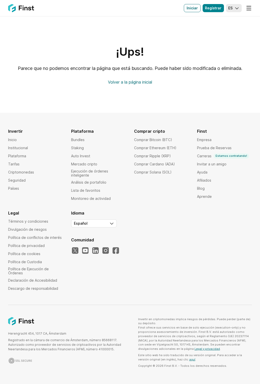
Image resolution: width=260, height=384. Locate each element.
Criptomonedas (21, 172)
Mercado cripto (84, 164)
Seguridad (17, 180)
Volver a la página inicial (130, 82)
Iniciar (192, 8)
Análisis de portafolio (88, 182)
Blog (201, 188)
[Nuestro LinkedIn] (95, 250)
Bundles (78, 140)
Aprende (204, 196)
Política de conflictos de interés (35, 237)
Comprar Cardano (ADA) (154, 164)
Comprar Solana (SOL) (153, 172)
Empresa (204, 140)
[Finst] (21, 8)
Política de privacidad (26, 245)
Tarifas (14, 164)
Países (13, 188)
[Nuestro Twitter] (75, 250)
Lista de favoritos (85, 190)
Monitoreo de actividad (91, 198)
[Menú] (249, 8)
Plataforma (17, 156)
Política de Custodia (25, 262)
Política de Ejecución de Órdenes (28, 271)
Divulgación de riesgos (27, 229)
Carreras (222, 156)
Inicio (12, 140)
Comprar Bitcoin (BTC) (153, 140)
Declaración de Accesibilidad (32, 280)
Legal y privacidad (207, 349)
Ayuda (202, 172)
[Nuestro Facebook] (116, 250)
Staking (77, 148)
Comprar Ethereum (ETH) (155, 148)
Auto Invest (80, 156)
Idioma (77, 213)
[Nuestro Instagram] (106, 250)
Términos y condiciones (28, 221)
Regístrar (213, 8)
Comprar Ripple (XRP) (152, 156)
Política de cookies (24, 254)
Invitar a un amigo (211, 164)
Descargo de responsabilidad (33, 288)
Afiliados (204, 180)
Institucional (18, 148)
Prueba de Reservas (214, 148)
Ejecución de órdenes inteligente (89, 173)
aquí (192, 359)
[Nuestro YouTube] (85, 250)
